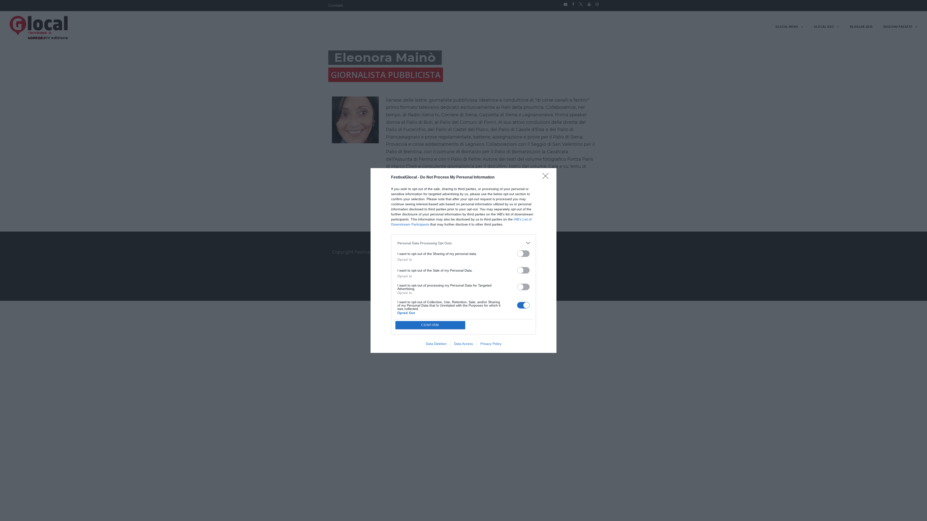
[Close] (547, 177)
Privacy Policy (490, 344)
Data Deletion (436, 344)
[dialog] (463, 260)
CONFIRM (430, 325)
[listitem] (463, 243)
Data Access (463, 344)
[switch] (523, 253)
